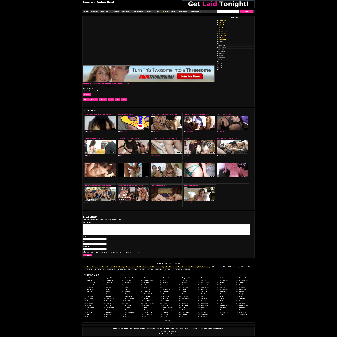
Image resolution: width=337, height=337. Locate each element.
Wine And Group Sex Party (158, 162)
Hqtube (222, 284)
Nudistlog (220, 63)
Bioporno (203, 278)
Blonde (188, 179)
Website (86, 246)
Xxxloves (108, 303)
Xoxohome (223, 314)
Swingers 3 (187, 138)
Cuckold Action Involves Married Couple (196, 114)
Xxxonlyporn (242, 298)
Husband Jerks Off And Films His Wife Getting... (165, 138)
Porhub (146, 298)
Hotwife (191, 179)
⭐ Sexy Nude (222, 27)
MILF (92, 179)
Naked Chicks (222, 45)
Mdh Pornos (221, 68)
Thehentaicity (90, 284)
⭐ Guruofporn (222, 39)
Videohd (165, 314)
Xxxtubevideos (205, 316)
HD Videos (166, 328)
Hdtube (146, 284)
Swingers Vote (110, 307)
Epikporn (220, 41)
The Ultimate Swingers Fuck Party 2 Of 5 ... (130, 138)
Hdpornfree (185, 287)
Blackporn (185, 296)
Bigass (108, 291)
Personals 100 (243, 278)
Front (88, 155)
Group (154, 179)
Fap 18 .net (204, 284)
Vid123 (165, 284)
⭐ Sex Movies (222, 29)
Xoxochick (204, 300)
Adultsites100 (109, 280)
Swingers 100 (224, 280)
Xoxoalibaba (204, 314)
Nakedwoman (148, 312)
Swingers (87, 94)
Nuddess (165, 312)
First (92, 202)
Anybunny (221, 55)
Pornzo (241, 284)
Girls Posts (128, 280)
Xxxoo (126, 303)
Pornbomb (147, 282)
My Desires (90, 278)
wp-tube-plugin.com (171, 331)
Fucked (158, 131)
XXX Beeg (223, 296)
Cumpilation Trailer (223, 162)
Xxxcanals (185, 316)
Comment (87, 223)
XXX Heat (108, 305)
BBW (148, 328)
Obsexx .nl (204, 291)
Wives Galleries (167, 307)
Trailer (226, 179)
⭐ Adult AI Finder (223, 21)
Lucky (191, 202)
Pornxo (203, 296)
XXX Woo (223, 298)
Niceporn (108, 289)
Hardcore (225, 155)
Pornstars (136, 328)
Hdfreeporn (223, 291)
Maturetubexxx (91, 294)
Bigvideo (127, 291)
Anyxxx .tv (204, 289)
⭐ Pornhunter (222, 35)
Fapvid (184, 291)
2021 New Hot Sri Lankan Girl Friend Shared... (98, 114)
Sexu (107, 294)
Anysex (222, 282)
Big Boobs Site (222, 47)
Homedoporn (224, 289)
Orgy (223, 131)
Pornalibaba (90, 314)
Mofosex (108, 296)
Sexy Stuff (128, 282)
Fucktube (184, 310)
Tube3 (220, 65)
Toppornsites (147, 291)
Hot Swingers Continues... (158, 185)
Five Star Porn (205, 294)
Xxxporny (165, 298)
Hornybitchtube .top (168, 300)
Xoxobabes (242, 303)
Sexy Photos (221, 57)
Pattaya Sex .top (129, 298)
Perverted (103, 99)
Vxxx (126, 287)
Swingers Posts (148, 280)
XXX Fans (223, 300)
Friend (87, 99)
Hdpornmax (223, 287)
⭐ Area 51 (221, 23)
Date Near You (91, 282)
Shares (111, 99)
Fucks (188, 202)
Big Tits (153, 328)
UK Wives (127, 307)
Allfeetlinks (223, 307)
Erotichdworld (221, 51)
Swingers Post (148, 278)
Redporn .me (109, 284)
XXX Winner (90, 298)
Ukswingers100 (243, 280)
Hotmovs (241, 291)
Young (125, 99)
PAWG (181, 328)
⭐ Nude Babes (222, 25)
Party (124, 155)
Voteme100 (166, 296)
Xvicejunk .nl (128, 296)
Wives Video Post (130, 278)
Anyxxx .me (90, 289)
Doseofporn (90, 310)
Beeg (219, 61)
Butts (219, 43)
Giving (121, 131)
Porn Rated (185, 300)
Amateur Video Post (98, 2)
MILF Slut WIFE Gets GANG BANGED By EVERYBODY (99, 162)
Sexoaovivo (185, 303)
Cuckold (126, 179)
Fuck (121, 155)
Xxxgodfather (243, 300)
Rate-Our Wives (224, 305)
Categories (120, 328)
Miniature (89, 312)
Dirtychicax (166, 291)
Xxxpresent (185, 305)
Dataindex (242, 307)
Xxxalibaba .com (167, 316)
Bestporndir (223, 294)
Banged (89, 179)
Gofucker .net (205, 287)
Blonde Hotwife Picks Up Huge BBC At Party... (197, 162)
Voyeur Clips (109, 278)
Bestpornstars (243, 289)
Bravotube (109, 287)
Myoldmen (242, 287)
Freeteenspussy (167, 310)
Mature (172, 328)
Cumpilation (222, 179)
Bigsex (220, 70)
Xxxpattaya (166, 305)
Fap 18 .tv (147, 289)
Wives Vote (147, 307)
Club (221, 131)
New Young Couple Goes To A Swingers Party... (98, 185)
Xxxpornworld (90, 300)
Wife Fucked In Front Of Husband (94, 138)
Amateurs (142, 328)
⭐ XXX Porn (222, 33)
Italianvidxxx (204, 310)
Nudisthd (203, 312)
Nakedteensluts (129, 312)
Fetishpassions (148, 310)
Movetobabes (109, 312)
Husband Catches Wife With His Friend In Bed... (131, 162)
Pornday (108, 314)
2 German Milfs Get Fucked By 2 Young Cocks (164, 114)
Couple (191, 131)
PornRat (165, 282)
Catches (122, 179)
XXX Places (185, 298)
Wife (118, 99)
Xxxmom (241, 282)
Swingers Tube (167, 278)
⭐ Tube (220, 37)
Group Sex (159, 328)
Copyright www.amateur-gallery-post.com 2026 (211, 328)
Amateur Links (194, 328)
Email (85, 241)
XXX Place (128, 316)
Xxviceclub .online (111, 316)
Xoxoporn (89, 305)
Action (187, 131)
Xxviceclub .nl (90, 316)
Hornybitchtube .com (150, 300)
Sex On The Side (148, 294)
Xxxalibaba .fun (110, 298)
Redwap (184, 282)
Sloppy (125, 131)
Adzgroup (204, 307)
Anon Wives (204, 305)
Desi (88, 131)
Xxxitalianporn (224, 278)
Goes (221, 155)
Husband (94, 99)
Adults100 (89, 280)
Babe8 (220, 59)
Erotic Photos (205, 282)
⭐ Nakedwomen (222, 31)
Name (85, 236)
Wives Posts (166, 280)
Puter (126, 314)
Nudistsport (242, 312)
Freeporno (128, 284)
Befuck (184, 289)
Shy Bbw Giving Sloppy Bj (125, 114)
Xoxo (221, 303)
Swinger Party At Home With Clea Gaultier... (131, 185)
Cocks (154, 131)
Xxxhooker (90, 303)
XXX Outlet (128, 300)
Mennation (242, 310)
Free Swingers (186, 280)
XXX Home (128, 305)
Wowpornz (185, 314)
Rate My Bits (90, 307)
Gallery (126, 328)
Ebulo (107, 310)
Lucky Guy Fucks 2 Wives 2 (191, 185)
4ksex (164, 294)
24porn (127, 289)
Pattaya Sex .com (149, 303)
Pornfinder (147, 296)
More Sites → (168, 320)
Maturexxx (223, 310)
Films (154, 155)
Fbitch (126, 310)
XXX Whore (147, 316)
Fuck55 (165, 287)
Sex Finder (204, 280)
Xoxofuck (108, 300)
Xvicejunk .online (244, 294)
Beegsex (146, 287)
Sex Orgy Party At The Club (225, 114)
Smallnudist (204, 303)
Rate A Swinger (243, 305)
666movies (185, 294)
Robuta (165, 303)
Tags (131, 328)
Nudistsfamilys (224, 312)
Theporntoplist (148, 314)
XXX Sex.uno (205, 298)
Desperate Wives (187, 278)
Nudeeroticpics (186, 312)
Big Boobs (221, 49)
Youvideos (90, 296)
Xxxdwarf (146, 305)
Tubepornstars (167, 289)
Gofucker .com (186, 284)
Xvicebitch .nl (243, 314)
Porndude (89, 291)
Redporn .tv (128, 294)
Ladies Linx (109, 282)
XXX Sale (242, 296)
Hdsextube (90, 287)
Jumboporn (221, 53)
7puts (183, 307)
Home (121, 202)
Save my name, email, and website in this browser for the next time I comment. (112, 252)
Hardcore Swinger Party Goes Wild (227, 138)
